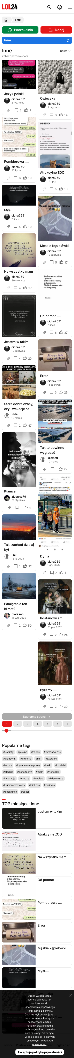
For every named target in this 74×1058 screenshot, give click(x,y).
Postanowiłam (51, 618)
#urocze (24, 778)
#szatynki (51, 758)
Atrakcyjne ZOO (52, 172)
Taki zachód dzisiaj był (19, 547)
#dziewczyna (56, 778)
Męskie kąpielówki (54, 246)
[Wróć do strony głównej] (6, 20)
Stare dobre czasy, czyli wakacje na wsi (18, 406)
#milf (38, 758)
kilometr (52, 458)
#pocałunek (10, 791)
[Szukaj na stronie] (49, 6)
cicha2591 (19, 99)
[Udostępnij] (9, 110)
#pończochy (24, 771)
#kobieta (38, 778)
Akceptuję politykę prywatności (39, 1052)
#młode (35, 751)
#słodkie (8, 771)
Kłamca (10, 491)
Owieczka (47, 98)
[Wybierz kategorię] (37, 40)
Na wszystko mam (18, 271)
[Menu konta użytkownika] (60, 6)
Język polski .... (16, 94)
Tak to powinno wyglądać (52, 450)
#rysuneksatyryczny (28, 765)
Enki (14, 555)
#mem (39, 771)
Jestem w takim (16, 342)
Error (44, 376)
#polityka (49, 785)
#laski (47, 765)
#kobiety (8, 751)
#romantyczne (52, 751)
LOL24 (9, 6)
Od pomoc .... (50, 316)
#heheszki (53, 771)
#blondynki (9, 758)
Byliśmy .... (48, 690)
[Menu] (70, 6)
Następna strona (35, 716)
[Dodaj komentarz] (53, 469)
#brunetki (25, 758)
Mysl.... (10, 210)
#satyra (7, 765)
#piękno (22, 751)
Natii (14, 414)
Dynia (44, 556)
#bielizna (34, 785)
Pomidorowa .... (16, 161)
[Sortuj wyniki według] (60, 51)
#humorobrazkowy (14, 785)
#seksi (25, 791)
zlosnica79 (19, 496)
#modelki (60, 765)
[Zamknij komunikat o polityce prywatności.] (70, 995)
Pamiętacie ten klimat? (15, 606)
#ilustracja (9, 778)
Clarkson (17, 614)
